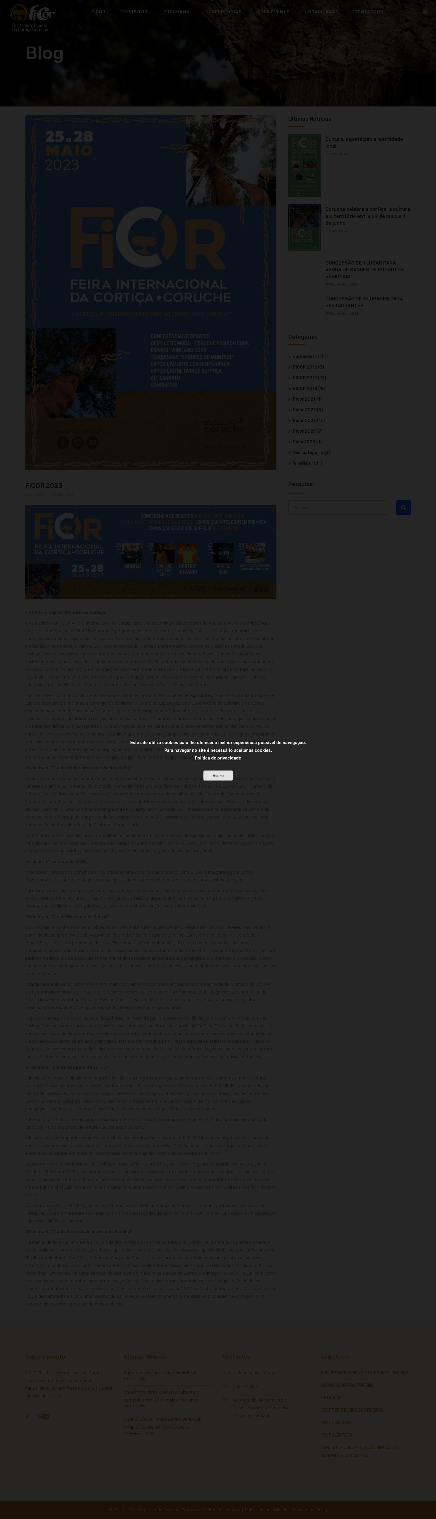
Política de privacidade (218, 758)
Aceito (218, 775)
